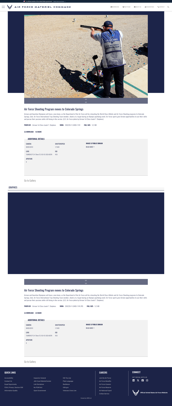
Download (30, 132)
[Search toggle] (168, 7)
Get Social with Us (139, 377)
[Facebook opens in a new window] (142, 380)
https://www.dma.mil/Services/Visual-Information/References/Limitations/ (107, 158)
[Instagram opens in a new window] (147, 380)
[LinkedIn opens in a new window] (133, 380)
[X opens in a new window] (138, 380)
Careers (103, 372)
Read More (90, 147)
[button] (59, 1)
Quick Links (10, 372)
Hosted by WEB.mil (86, 398)
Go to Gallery (30, 180)
